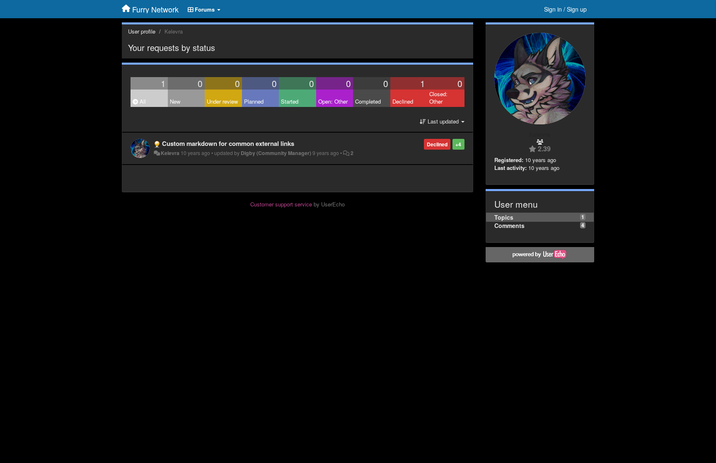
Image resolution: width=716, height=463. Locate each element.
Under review (222, 101)
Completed (368, 101)
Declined (402, 101)
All (142, 101)
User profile (141, 31)
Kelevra (170, 153)
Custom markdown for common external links (228, 143)
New (175, 101)
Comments (509, 225)
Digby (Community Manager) (276, 153)
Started (289, 101)
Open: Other (333, 101)
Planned (254, 101)
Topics (503, 217)
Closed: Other (438, 98)
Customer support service (281, 204)
